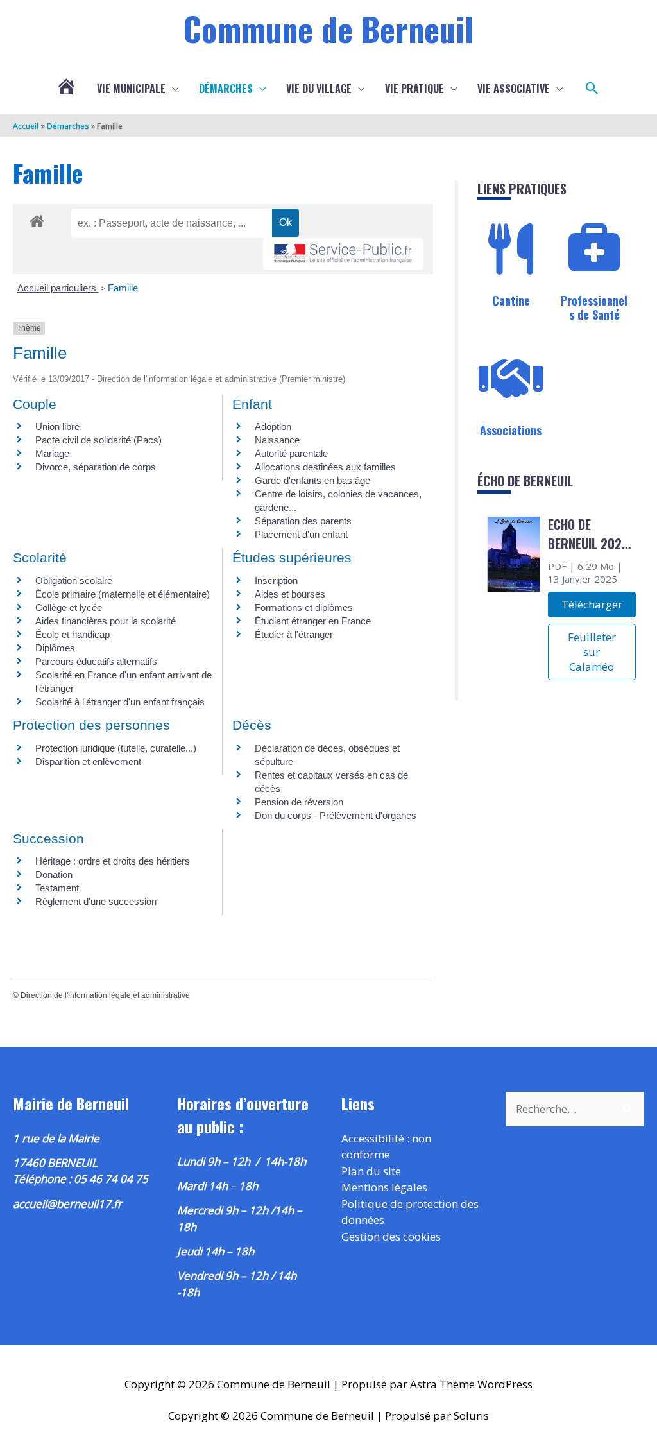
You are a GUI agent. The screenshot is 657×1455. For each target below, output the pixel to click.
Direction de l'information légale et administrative (105, 995)
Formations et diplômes (304, 607)
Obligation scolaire (73, 580)
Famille (123, 287)
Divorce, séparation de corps (95, 466)
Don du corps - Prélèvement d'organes (335, 815)
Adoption (273, 426)
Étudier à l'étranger (294, 634)
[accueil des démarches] (36, 219)
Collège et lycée (68, 607)
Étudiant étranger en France (313, 621)
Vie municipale (131, 88)
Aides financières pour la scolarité (105, 621)
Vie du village (319, 88)
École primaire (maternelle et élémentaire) (122, 594)
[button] (592, 88)
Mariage (52, 453)
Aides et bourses (290, 594)
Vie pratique (414, 88)
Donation (54, 874)
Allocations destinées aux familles (325, 466)
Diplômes (55, 647)
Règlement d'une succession (96, 901)
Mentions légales (384, 1187)
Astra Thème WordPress (471, 1384)
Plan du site (371, 1171)
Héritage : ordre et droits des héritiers (112, 861)
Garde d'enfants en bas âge (312, 480)
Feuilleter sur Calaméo (592, 652)
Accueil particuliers (58, 287)
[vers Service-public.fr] (343, 254)
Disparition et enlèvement (88, 761)
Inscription (276, 580)
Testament (57, 887)
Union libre (57, 426)
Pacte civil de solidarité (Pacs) (98, 440)
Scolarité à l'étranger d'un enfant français (120, 701)
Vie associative (513, 88)
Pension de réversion (299, 801)
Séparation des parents (303, 520)
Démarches (226, 88)
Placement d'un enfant (301, 534)
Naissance (277, 440)
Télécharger (591, 604)
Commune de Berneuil (328, 28)
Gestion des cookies (391, 1236)
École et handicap (72, 634)
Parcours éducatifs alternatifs (96, 661)
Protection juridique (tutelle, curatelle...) (115, 748)
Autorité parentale (291, 453)
